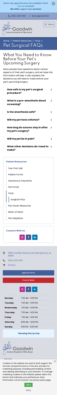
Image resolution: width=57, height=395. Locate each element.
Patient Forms (15, 174)
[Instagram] (22, 237)
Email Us (12, 265)
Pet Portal (13, 187)
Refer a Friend (15, 211)
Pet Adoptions (15, 218)
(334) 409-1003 (15, 260)
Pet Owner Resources (19, 205)
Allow (28, 384)
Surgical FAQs (18, 199)
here (19, 6)
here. (48, 380)
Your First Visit (15, 168)
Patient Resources (22, 40)
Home (6, 40)
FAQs (37, 40)
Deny (28, 390)
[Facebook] (28, 237)
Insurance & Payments (20, 180)
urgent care (26, 9)
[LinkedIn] (35, 237)
